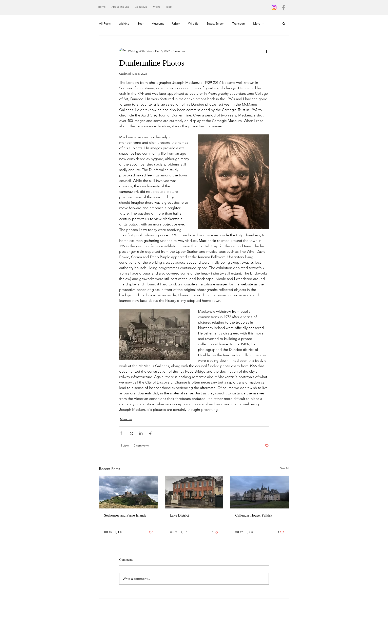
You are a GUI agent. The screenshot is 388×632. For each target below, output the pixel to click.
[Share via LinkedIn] (141, 433)
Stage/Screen (215, 23)
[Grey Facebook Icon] (283, 7)
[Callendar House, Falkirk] (259, 492)
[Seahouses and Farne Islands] (128, 492)
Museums (158, 23)
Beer (140, 23)
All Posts (105, 23)
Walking (124, 23)
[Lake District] (194, 492)
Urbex (176, 23)
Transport (238, 23)
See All (284, 468)
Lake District (179, 515)
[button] (284, 23)
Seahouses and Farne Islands (125, 515)
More (256, 23)
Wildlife (193, 23)
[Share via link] (151, 433)
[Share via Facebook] (121, 433)
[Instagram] (274, 7)
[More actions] (266, 51)
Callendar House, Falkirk (253, 515)
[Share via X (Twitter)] (131, 433)
